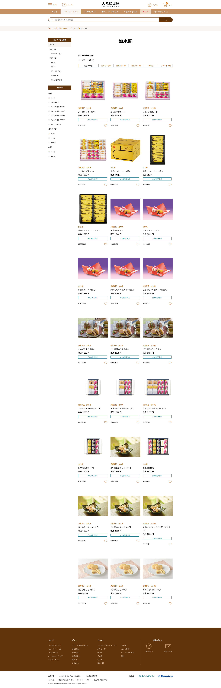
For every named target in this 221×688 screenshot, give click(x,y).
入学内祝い (76, 663)
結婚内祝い (76, 652)
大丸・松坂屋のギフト (80, 645)
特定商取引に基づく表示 (66, 680)
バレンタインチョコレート (107, 645)
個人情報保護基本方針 (101, 680)
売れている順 (106, 65)
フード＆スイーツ (71, 11)
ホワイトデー (102, 649)
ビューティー (159, 11)
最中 (53, 62)
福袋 (122, 656)
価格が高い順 (136, 65)
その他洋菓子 (56, 54)
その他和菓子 (56, 80)
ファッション (89, 11)
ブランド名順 (166, 65)
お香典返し (76, 656)
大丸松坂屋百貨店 (91, 676)
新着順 (150, 65)
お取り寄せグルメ (60, 28)
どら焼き (54, 75)
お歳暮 (123, 645)
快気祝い (75, 659)
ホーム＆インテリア (110, 11)
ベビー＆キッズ (130, 11)
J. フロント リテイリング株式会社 (69, 676)
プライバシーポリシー (84, 680)
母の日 (99, 652)
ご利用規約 (51, 680)
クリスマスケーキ (127, 652)
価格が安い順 (121, 65)
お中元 (99, 659)
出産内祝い (76, 649)
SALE (145, 11)
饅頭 (53, 67)
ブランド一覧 (75, 28)
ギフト (54, 11)
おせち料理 (125, 649)
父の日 (99, 656)
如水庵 (51, 44)
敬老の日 (100, 663)
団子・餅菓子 (56, 71)
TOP (50, 28)
